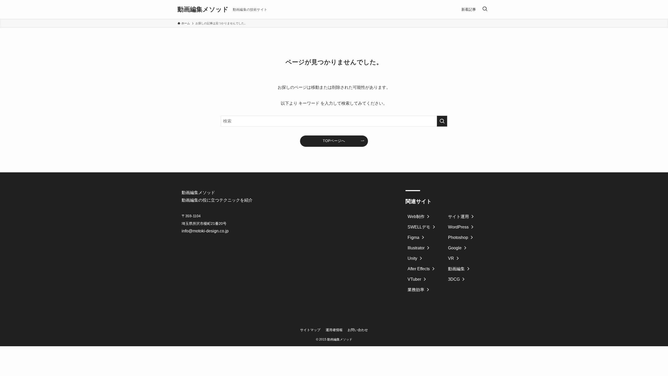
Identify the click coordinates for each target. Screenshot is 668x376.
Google (455, 248)
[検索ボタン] (485, 9)
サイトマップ (310, 330)
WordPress (458, 227)
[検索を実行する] (442, 121)
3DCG (454, 279)
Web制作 (416, 216)
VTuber (414, 279)
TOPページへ (334, 141)
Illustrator (416, 248)
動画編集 (456, 269)
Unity (412, 258)
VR (451, 258)
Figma (413, 237)
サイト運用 (458, 216)
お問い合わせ (358, 330)
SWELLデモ (419, 227)
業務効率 (416, 289)
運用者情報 (334, 330)
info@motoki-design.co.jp (205, 231)
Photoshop (458, 237)
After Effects (419, 269)
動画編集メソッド (203, 9)
